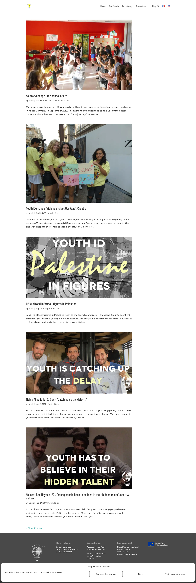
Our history (127, 6)
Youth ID (53, 100)
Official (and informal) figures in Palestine (51, 304)
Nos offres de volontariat (128, 547)
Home (102, 6)
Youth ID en (63, 100)
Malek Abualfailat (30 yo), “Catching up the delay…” (56, 399)
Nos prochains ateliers (127, 554)
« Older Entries (34, 528)
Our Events (114, 6)
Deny (140, 574)
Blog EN (155, 6)
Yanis (31, 100)
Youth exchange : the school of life (46, 96)
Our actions (141, 6)
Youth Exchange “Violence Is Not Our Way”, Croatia (56, 208)
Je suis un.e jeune (64, 547)
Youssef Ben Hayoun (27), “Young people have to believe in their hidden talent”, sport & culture (77, 496)
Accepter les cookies (106, 574)
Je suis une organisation (67, 549)
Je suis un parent (64, 552)
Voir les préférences (175, 574)
